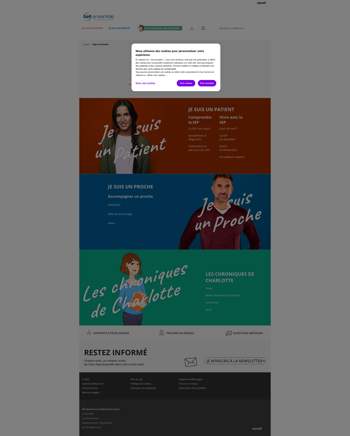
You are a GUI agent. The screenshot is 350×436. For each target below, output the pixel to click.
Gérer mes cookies (145, 82)
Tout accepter (207, 83)
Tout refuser (186, 83)
